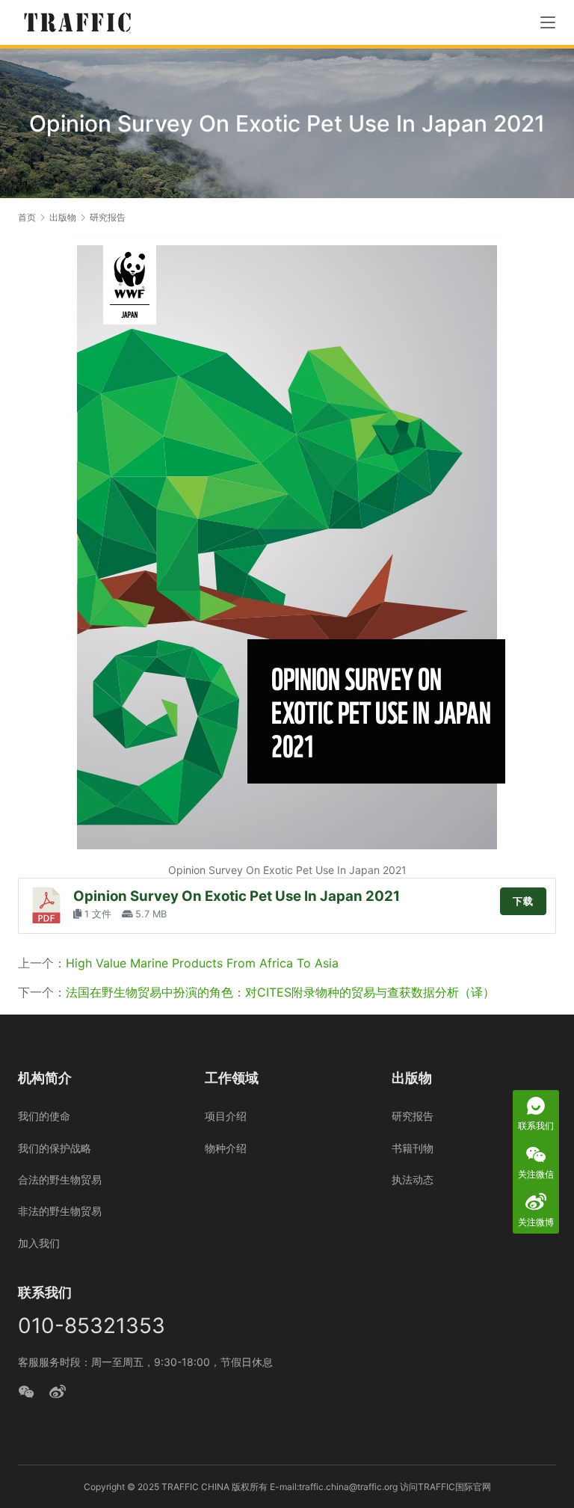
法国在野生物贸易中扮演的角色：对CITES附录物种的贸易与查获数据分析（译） (280, 992)
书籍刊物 (412, 1148)
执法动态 (412, 1179)
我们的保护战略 (54, 1148)
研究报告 (412, 1116)
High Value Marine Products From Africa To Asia (202, 962)
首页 (27, 217)
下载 (523, 901)
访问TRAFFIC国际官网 (445, 1486)
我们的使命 (44, 1116)
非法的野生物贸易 (60, 1210)
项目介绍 (226, 1116)
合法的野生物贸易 (60, 1179)
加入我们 (39, 1243)
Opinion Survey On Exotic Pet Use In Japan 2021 (236, 896)
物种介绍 (226, 1148)
